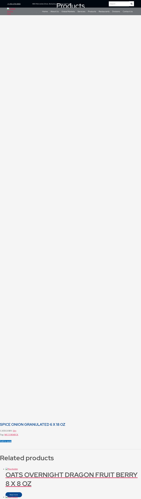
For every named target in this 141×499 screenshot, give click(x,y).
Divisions (116, 11)
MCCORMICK (11, 434)
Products (92, 11)
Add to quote (5, 441)
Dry (14, 431)
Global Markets (68, 11)
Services (81, 11)
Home (45, 11)
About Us (55, 11)
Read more (14, 495)
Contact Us (128, 11)
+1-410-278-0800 (14, 4)
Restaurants (104, 11)
